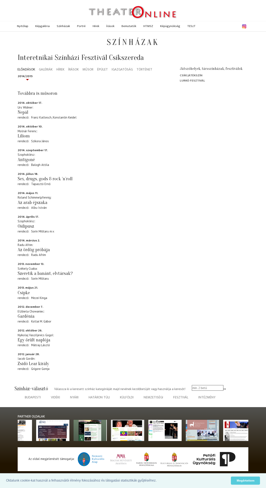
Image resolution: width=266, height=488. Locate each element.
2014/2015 (25, 76)
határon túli (99, 397)
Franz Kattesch (41, 117)
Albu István (39, 208)
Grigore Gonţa (40, 369)
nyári (74, 397)
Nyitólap (22, 26)
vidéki (55, 397)
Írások (110, 26)
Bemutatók (129, 26)
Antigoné (26, 159)
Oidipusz (26, 226)
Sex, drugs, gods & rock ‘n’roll (45, 179)
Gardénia (26, 316)
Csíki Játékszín (191, 75)
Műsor (88, 69)
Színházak (63, 26)
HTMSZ (148, 26)
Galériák (46, 69)
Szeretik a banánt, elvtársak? (45, 273)
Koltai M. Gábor (41, 321)
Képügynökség (170, 26)
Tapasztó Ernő (40, 184)
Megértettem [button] (245, 480)
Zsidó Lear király (33, 363)
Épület (102, 69)
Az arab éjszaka (32, 202)
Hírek (96, 26)
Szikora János (40, 141)
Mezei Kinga (39, 298)
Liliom (24, 136)
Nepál (23, 112)
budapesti (33, 397)
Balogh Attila (40, 165)
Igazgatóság (122, 69)
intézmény (207, 397)
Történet (144, 69)
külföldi (127, 397)
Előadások (26, 69)
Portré (81, 26)
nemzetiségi (153, 397)
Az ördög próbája (34, 249)
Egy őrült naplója (34, 340)
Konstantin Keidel (64, 117)
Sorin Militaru (40, 231)
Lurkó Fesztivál (192, 80)
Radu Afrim (38, 255)
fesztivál (180, 397)
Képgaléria (42, 26)
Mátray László (40, 345)
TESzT (191, 26)
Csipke (24, 292)
